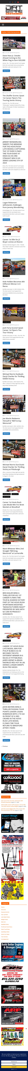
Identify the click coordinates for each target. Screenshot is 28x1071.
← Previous (4, 746)
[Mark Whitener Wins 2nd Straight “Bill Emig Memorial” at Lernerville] (14, 533)
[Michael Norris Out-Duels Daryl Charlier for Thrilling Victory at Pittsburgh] (14, 448)
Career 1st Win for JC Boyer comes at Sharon (13, 240)
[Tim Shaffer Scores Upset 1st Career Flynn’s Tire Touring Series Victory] (14, 82)
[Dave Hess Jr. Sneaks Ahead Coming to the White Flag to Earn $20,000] (14, 42)
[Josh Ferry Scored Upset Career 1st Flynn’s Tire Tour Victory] (14, 312)
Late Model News (6, 50)
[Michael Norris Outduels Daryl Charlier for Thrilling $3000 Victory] (14, 358)
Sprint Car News (6, 496)
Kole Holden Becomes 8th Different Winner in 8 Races (14, 283)
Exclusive (3, 909)
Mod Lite (3, 922)
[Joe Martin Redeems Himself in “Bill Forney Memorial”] (14, 403)
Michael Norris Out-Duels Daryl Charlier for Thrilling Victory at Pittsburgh (13, 466)
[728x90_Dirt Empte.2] (14, 17)
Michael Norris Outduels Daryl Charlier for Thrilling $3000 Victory (13, 376)
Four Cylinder (4, 914)
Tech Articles (4, 936)
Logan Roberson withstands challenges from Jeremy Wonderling (13, 204)
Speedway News (5, 932)
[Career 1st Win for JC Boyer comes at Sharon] (14, 229)
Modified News (6, 276)
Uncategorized (4, 939)
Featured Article (5, 912)
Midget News (4, 919)
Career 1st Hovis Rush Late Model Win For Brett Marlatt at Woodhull (13, 504)
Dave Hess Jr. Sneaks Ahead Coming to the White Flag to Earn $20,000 (14, 57)
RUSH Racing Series (15, 52)
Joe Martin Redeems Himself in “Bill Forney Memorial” (12, 420)
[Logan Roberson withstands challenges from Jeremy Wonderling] (14, 187)
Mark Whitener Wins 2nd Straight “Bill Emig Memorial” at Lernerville (13, 550)
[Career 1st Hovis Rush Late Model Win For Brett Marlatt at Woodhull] (14, 489)
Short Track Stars (5, 929)
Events (2, 907)
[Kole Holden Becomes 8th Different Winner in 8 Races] (14, 266)
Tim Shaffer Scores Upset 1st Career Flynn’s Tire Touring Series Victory (13, 97)
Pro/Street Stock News (6, 927)
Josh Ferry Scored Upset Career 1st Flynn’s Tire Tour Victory (13, 330)
